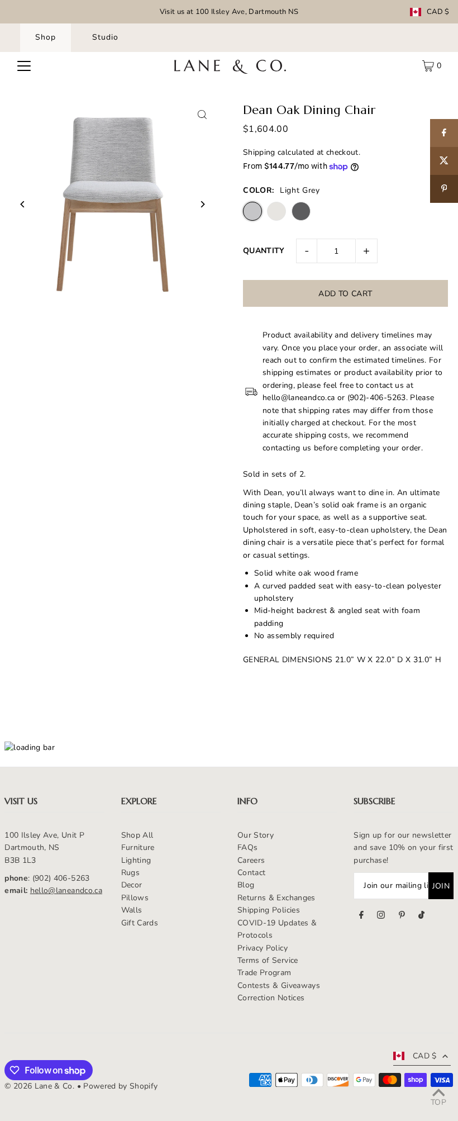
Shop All (137, 835)
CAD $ (438, 12)
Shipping (259, 152)
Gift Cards (140, 923)
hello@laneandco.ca (66, 890)
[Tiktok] (421, 916)
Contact (251, 872)
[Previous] (22, 204)
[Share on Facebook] (444, 133)
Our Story (255, 835)
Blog (245, 885)
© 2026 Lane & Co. (39, 1086)
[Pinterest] (402, 916)
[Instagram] (381, 916)
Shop (45, 37)
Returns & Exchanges (276, 897)
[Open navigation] (24, 66)
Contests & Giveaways (278, 985)
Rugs (130, 872)
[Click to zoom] (202, 114)
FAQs (247, 847)
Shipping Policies (268, 910)
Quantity (264, 250)
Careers (251, 860)
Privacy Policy (262, 948)
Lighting (136, 860)
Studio (105, 37)
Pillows (135, 897)
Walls (131, 910)
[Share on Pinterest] (444, 189)
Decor (131, 885)
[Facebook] (361, 916)
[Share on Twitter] (444, 161)
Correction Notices (270, 997)
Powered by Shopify (120, 1086)
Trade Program (264, 972)
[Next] (202, 204)
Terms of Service (267, 960)
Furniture (138, 847)
